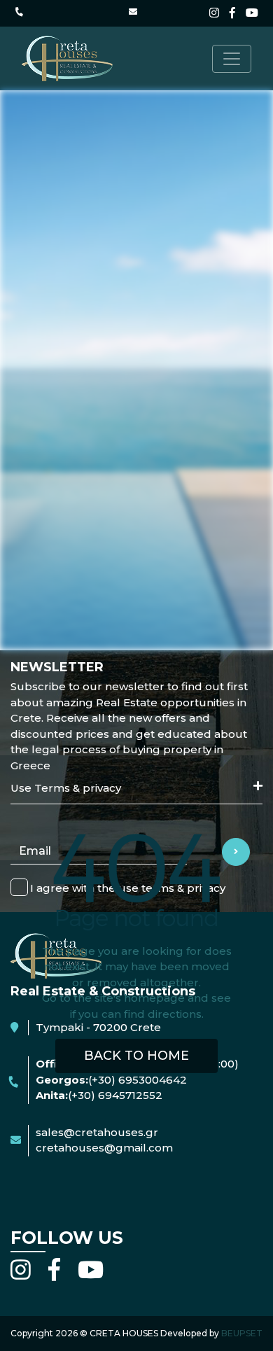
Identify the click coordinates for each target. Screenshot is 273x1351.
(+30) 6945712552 (115, 1095)
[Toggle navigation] (231, 59)
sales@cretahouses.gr (97, 1132)
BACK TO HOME (136, 1055)
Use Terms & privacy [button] (65, 787)
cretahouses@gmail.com (104, 1147)
